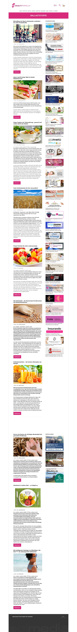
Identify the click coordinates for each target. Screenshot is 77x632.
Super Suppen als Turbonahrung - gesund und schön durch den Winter (27, 123)
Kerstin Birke (21, 268)
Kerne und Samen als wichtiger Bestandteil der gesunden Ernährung (27, 435)
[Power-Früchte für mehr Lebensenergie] (27, 257)
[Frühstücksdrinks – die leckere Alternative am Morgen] (27, 374)
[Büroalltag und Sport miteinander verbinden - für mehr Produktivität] (27, 33)
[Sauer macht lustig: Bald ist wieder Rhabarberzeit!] (27, 89)
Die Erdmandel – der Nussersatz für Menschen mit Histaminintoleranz (27, 301)
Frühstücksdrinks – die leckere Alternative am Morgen (27, 362)
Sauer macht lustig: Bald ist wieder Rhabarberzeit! (24, 77)
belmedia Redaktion (22, 100)
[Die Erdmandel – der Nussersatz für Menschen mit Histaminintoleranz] (27, 313)
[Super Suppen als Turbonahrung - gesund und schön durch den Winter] (27, 134)
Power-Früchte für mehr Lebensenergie (25, 246)
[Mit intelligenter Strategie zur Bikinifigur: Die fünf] (27, 562)
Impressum (15, 616)
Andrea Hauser (21, 385)
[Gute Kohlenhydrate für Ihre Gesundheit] (27, 199)
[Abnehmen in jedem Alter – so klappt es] (27, 498)
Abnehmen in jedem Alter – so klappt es (25, 485)
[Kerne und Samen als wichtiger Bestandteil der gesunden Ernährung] (27, 446)
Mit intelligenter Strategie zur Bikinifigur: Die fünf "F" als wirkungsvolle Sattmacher (26, 551)
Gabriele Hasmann (22, 324)
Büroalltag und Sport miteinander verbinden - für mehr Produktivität (27, 22)
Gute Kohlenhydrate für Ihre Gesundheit (25, 188)
